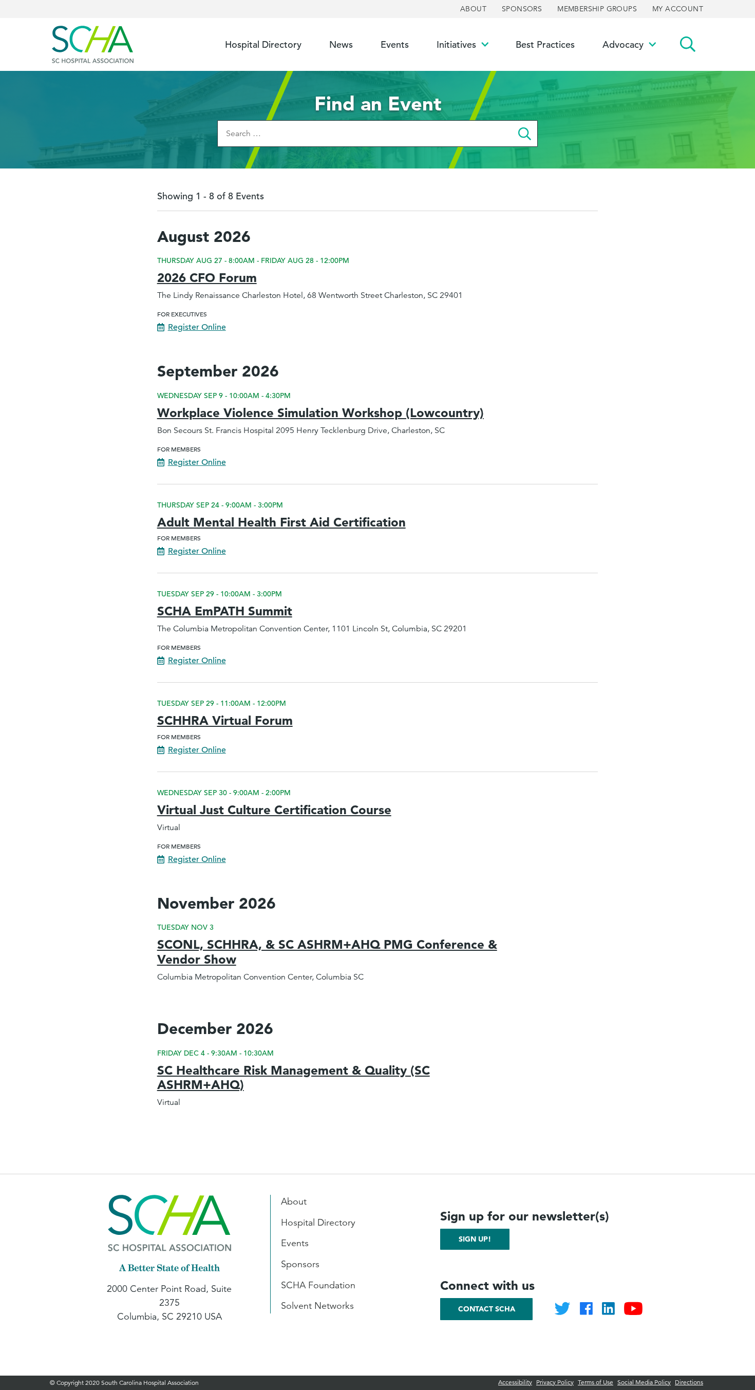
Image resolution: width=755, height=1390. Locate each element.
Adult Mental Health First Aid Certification (281, 522)
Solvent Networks (317, 1305)
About (473, 8)
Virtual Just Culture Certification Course (274, 809)
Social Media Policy (644, 1382)
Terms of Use (595, 1382)
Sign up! (475, 1239)
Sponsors (522, 8)
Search (687, 44)
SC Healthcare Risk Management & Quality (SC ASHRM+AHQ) (293, 1078)
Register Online (197, 327)
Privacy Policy (555, 1382)
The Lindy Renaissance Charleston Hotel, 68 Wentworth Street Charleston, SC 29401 (310, 295)
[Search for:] (365, 133)
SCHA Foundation (318, 1285)
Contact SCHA (486, 1308)
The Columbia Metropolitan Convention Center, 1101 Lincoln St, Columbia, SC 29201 (312, 629)
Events (295, 1243)
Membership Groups (597, 8)
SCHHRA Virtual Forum (225, 720)
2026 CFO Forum (207, 277)
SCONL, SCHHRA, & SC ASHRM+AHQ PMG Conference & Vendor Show (327, 952)
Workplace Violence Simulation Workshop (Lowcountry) (320, 412)
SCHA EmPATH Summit (224, 611)
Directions (689, 1382)
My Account (677, 8)
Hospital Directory (318, 1222)
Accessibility (515, 1382)
